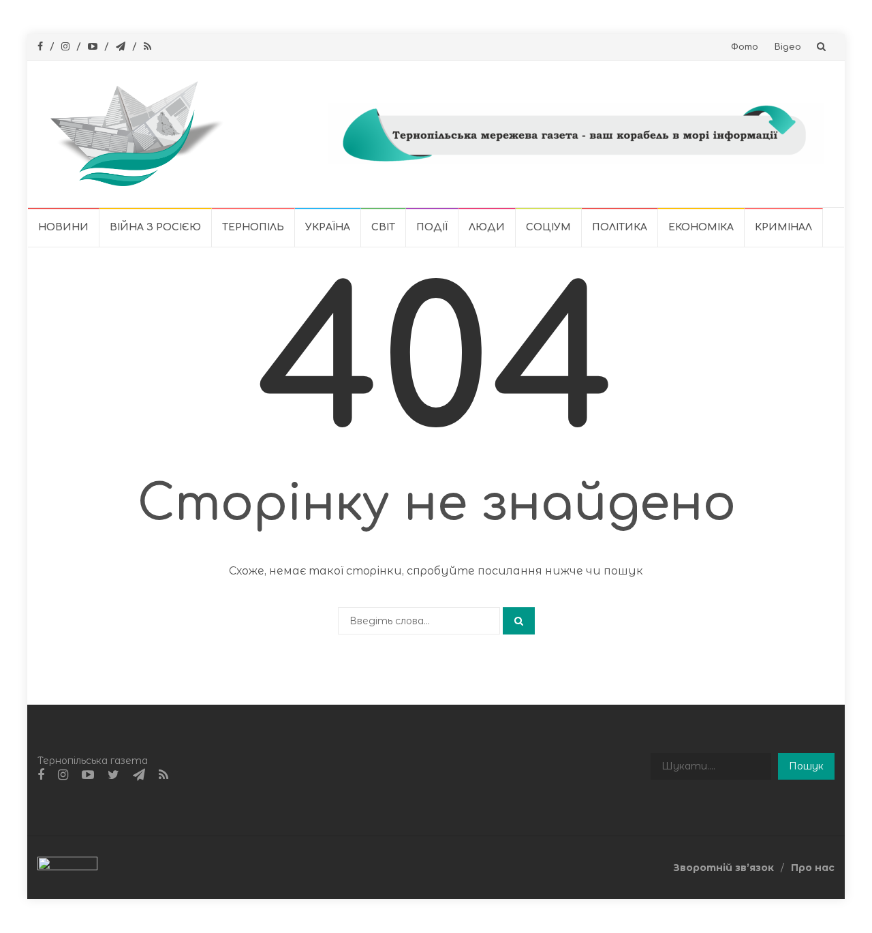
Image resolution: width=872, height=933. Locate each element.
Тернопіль (253, 227)
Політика (619, 227)
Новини (63, 227)
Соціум (548, 227)
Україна (327, 227)
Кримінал (783, 227)
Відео (788, 47)
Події (432, 227)
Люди (487, 227)
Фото (744, 47)
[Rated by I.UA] (67, 867)
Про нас (813, 867)
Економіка (701, 227)
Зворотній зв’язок (723, 867)
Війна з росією (155, 227)
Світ (383, 227)
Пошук (806, 766)
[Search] (519, 620)
